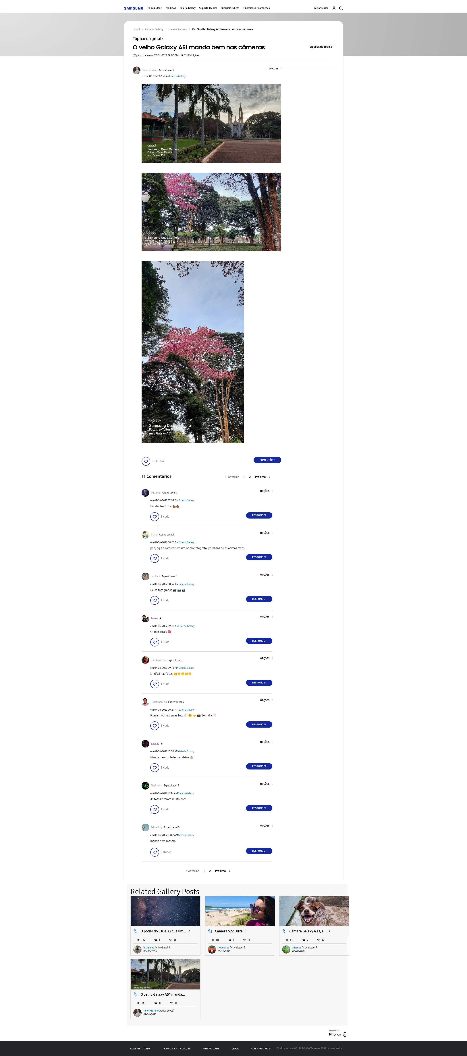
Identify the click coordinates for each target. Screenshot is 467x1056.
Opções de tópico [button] (321, 46)
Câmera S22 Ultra (229, 931)
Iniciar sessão (321, 8)
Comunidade (155, 8)
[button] (275, 69)
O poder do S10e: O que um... (163, 931)
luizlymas (148, 947)
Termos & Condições (177, 1048)
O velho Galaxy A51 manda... (162, 994)
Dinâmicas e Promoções (256, 8)
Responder (259, 515)
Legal (235, 1048)
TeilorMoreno (151, 1010)
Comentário (267, 460)
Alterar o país (261, 1048)
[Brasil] (133, 8)
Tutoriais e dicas (230, 8)
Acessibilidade (140, 1048)
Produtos (170, 8)
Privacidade (211, 1048)
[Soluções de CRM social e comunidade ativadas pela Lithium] (337, 1033)
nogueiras (223, 947)
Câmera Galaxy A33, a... (307, 931)
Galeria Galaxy (188, 8)
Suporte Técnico (208, 8)
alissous (296, 947)
